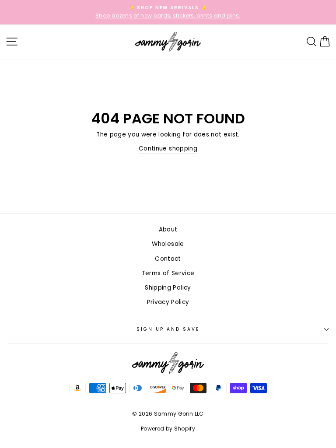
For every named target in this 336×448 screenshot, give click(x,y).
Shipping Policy (168, 288)
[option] (168, 12)
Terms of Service (168, 273)
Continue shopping (168, 148)
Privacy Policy (168, 302)
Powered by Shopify (168, 428)
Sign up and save (168, 329)
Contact (168, 259)
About (168, 229)
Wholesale (168, 244)
